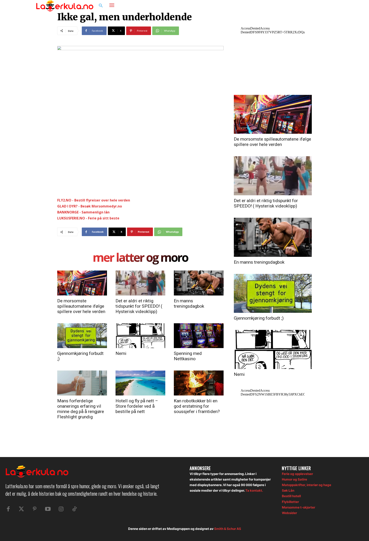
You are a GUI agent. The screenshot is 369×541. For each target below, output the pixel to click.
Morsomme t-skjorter (298, 507)
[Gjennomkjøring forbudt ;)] (82, 335)
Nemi (121, 353)
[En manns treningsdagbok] (199, 282)
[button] (101, 6)
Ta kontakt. (254, 490)
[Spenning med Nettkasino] (199, 335)
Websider (289, 513)
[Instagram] (320, 6)
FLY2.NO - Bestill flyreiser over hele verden (93, 200)
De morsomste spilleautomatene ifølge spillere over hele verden (81, 306)
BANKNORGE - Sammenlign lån (83, 212)
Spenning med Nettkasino (188, 356)
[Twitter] (21, 509)
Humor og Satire (294, 479)
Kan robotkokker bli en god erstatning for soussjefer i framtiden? (197, 406)
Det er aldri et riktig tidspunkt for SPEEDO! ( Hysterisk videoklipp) (139, 306)
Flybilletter (290, 502)
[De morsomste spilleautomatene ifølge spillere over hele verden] (82, 282)
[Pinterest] (34, 509)
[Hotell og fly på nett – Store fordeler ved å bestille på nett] (140, 382)
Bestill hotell (291, 496)
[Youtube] (48, 509)
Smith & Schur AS (227, 529)
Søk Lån (288, 490)
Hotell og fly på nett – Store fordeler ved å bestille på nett (137, 406)
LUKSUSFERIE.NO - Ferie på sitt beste (88, 218)
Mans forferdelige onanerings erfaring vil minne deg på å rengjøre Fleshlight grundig (80, 408)
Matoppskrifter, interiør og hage (306, 485)
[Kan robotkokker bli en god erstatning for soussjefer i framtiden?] (199, 382)
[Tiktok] (74, 509)
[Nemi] (140, 335)
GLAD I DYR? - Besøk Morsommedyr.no (89, 206)
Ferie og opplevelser (297, 474)
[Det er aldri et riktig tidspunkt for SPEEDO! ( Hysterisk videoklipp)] (140, 282)
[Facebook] (312, 6)
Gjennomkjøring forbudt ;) (259, 318)
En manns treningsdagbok (189, 303)
